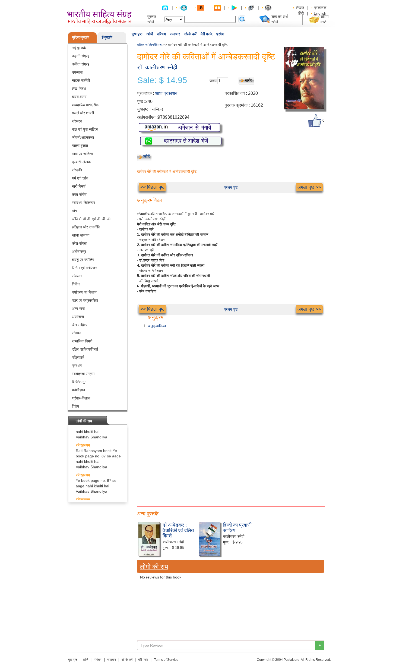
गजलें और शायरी (83, 113)
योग (74, 211)
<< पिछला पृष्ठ (152, 187)
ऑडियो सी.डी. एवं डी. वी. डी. (92, 219)
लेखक (300, 7)
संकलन (77, 276)
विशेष (75, 406)
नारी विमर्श (79, 186)
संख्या (213, 80)
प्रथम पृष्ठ (230, 187)
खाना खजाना (80, 235)
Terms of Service (166, 660)
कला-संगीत (79, 194)
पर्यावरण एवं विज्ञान (84, 292)
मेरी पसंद (206, 34)
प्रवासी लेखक (81, 162)
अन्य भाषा (78, 308)
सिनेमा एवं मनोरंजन (84, 268)
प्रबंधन (77, 365)
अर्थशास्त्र (79, 251)
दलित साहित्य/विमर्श (85, 349)
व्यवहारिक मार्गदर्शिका (85, 105)
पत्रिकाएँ (78, 357)
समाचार (175, 34)
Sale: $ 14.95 (162, 80)
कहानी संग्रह (80, 56)
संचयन (76, 333)
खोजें (149, 34)
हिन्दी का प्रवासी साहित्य (237, 527)
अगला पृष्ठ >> (309, 187)
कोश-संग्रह (79, 243)
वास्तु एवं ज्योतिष (83, 259)
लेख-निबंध (79, 88)
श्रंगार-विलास (81, 398)
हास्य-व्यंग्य (79, 97)
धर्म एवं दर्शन (80, 178)
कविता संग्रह (80, 64)
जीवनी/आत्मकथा (83, 137)
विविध (76, 284)
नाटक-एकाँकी (81, 80)
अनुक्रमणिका (157, 326)
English (320, 13)
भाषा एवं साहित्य (82, 154)
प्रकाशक (320, 7)
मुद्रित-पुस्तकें (80, 37)
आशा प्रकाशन (166, 93)
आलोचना (78, 316)
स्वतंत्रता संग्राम (83, 374)
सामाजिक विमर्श (82, 341)
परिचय (161, 34)
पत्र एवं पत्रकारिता (85, 300)
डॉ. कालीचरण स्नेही (157, 67)
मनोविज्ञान (78, 390)
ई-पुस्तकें (107, 37)
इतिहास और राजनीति (86, 227)
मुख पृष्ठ (137, 34)
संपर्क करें (190, 34)
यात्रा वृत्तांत (80, 145)
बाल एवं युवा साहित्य (85, 129)
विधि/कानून (79, 382)
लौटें (146, 156)
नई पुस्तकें (79, 48)
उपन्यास (77, 72)
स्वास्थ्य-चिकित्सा (83, 202)
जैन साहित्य (79, 325)
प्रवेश (220, 34)
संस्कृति (77, 170)
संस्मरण (77, 121)
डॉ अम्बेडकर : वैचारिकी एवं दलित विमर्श (178, 530)
